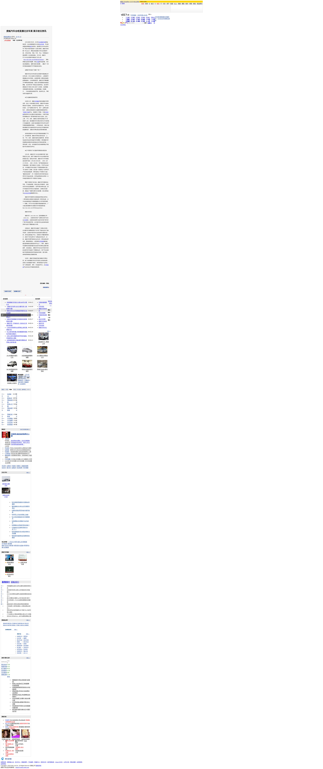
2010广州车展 (23, 429)
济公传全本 (22, 720)
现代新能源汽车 (16, 531)
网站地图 (73, 762)
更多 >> (49, 331)
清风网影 (14, 521)
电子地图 (18, 623)
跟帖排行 (15, 582)
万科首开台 (26, 647)
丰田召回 (16, 545)
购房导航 (9, 625)
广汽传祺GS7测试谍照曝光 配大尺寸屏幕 (19, 614)
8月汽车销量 (20, 461)
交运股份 (4, 672)
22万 (25, 376)
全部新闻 (79, 762)
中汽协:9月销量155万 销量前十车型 (21, 459)
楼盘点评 (22, 623)
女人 (175, 3)
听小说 (7, 723)
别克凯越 (10, 424)
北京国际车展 (42, 42)
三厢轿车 (27, 380)
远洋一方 (25, 653)
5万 (26, 374)
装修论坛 (22, 625)
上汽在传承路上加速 (22, 514)
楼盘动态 (5, 625)
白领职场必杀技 (15, 723)
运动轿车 (23, 384)
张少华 (14, 517)
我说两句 (199, 3)
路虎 (3, 545)
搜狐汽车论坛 (43, 327)
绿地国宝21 (19, 636)
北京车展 (41, 44)
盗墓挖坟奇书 (24, 723)
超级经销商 (25, 466)
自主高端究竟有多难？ (23, 525)
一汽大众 (11, 542)
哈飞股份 (4, 668)
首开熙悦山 (19, 649)
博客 (190, 3)
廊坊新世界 (19, 645)
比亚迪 (21, 545)
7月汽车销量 (28, 461)
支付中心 (17, 762)
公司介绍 (66, 762)
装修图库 (27, 625)
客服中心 (37, 762)
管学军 (14, 514)
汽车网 (25, 220)
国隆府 (18, 641)
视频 (179, 3)
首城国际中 (19, 651)
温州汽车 (41, 323)
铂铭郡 (24, 643)
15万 (22, 376)
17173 (132, 1)
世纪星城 (25, 649)
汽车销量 (7, 459)
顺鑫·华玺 (25, 651)
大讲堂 (7, 438)
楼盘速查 (5, 623)
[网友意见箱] (6, 761)
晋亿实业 (4, 664)
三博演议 (7, 453)
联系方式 (43, 762)
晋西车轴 (4, 666)
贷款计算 (27, 623)
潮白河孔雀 (19, 640)
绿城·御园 (19, 653)
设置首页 (3, 762)
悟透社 (19, 466)
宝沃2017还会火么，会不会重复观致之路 (19, 616)
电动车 (5, 543)
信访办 (4, 467)
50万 (19, 378)
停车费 (26, 545)
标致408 (9, 398)
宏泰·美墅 (19, 643)
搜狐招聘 (24, 762)
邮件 (187, 3)
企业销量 (7, 462)
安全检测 (19, 467)
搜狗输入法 (10, 762)
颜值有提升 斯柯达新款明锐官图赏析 (18, 604)
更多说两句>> (50, 303)
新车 (31, 46)
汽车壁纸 (123, 25)
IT (161, 3)
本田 (15, 542)
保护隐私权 (50, 762)
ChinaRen (126, 1)
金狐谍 (14, 467)
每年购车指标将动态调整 (19, 535)
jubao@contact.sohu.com (22, 767)
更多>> (150, 14)
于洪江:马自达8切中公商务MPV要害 (20, 448)
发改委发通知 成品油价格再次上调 (21, 451)
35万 (28, 376)
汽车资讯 (41, 306)
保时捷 (11, 545)
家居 (171, 3)
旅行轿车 (21, 382)
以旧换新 (6, 547)
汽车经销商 (42, 313)
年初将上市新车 (12, 383)
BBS (194, 3)
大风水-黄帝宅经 (14, 727)
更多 (8, 676)
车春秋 (7, 451)
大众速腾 (10, 420)
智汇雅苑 (19, 647)
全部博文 (3, 764)
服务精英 (7, 455)
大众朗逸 (10, 418)
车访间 (7, 448)
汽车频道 (133, 15)
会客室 (7, 450)
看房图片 (14, 625)
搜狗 (123, 3)
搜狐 (121, 1)
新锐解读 (21, 727)
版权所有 (38, 765)
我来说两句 (7, 36)
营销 (28, 112)
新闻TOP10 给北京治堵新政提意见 (20, 450)
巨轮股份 (4, 670)
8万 (28, 374)
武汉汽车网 (42, 319)
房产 (168, 3)
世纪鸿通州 (26, 645)
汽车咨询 (41, 325)
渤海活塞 (4, 674)
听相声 (7, 720)
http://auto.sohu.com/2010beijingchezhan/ (34, 59)
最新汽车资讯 (43, 321)
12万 (19, 376)
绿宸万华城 (26, 640)
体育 (146, 3)
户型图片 (18, 625)
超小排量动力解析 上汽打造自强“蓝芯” (18, 598)
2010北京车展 (27, 193)
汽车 (164, 3)
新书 (6, 727)
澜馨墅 (24, 638)
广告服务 (30, 762)
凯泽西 (10, 543)
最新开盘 (9, 623)
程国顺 (14, 525)
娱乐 (152, 3)
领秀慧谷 (25, 636)
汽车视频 (25, 467)
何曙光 (14, 510)
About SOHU (59, 762)
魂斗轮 (9, 467)
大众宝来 (10, 422)
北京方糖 (19, 638)
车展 (38, 61)
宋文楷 (14, 502)
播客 (183, 3)
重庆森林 (14, 506)
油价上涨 (20, 542)
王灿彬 (14, 527)
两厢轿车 (20, 380)
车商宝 (25, 112)
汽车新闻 (41, 241)
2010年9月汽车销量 (10, 461)
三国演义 (12, 728)
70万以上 (23, 378)
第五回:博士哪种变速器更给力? (20, 453)
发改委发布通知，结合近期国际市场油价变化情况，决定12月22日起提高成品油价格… (20, 442)
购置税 (150, 23)
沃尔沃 (7, 545)
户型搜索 (14, 623)
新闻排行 (6, 582)
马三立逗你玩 (14, 720)
